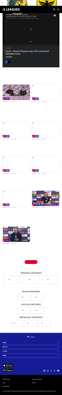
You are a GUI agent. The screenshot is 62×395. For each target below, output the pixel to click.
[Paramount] (31, 323)
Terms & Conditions (37, 379)
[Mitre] (24, 310)
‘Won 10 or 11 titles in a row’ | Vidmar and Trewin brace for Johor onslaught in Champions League (16, 106)
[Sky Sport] (44, 323)
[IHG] (37, 310)
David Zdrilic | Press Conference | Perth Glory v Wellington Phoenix (44, 212)
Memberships (6, 386)
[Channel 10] (17, 323)
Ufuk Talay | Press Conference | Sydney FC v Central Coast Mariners (45, 106)
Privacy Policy (6, 379)
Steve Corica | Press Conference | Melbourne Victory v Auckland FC (13, 248)
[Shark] (50, 280)
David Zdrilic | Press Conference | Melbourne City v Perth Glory (16, 144)
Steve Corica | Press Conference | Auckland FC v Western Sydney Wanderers (15, 178)
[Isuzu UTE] (12, 280)
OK (31, 41)
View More (31, 262)
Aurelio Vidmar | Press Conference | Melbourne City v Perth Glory (45, 144)
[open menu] (58, 9)
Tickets (33, 382)
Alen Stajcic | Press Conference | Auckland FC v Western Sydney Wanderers (44, 178)
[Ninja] (31, 280)
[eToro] (37, 297)
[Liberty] (24, 297)
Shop (4, 382)
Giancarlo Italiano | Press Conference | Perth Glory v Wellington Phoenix (15, 212)
